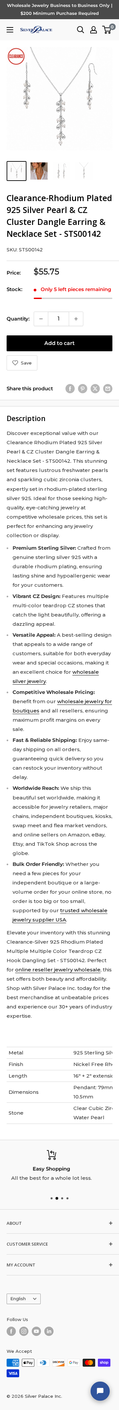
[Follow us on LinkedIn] (49, 1331)
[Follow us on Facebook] (11, 1331)
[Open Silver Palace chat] (100, 1391)
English (18, 1298)
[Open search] (80, 29)
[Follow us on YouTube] (36, 1331)
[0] (107, 30)
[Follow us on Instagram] (23, 1331)
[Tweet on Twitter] (95, 388)
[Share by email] (107, 388)
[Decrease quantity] (41, 319)
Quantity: (18, 319)
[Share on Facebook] (70, 388)
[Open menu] (10, 29)
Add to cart (59, 343)
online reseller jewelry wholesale (57, 969)
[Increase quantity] (76, 319)
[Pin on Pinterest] (82, 388)
